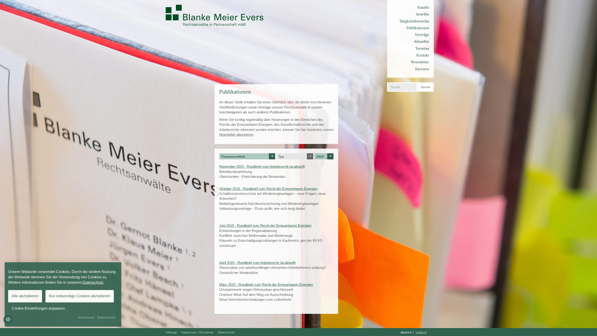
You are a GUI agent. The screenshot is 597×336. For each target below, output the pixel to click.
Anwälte (422, 14)
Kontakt (422, 55)
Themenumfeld (233, 156)
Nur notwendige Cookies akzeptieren (79, 296)
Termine (422, 48)
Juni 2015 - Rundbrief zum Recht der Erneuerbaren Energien (265, 226)
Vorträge (422, 34)
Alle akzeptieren (25, 296)
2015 (320, 156)
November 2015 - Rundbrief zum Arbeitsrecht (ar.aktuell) (262, 166)
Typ (281, 156)
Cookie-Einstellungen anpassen (38, 308)
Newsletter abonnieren (236, 134)
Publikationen (417, 28)
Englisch (421, 332)
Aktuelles (421, 41)
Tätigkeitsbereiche (414, 21)
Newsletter (420, 62)
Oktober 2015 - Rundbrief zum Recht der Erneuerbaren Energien (268, 189)
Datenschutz (226, 332)
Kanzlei (423, 7)
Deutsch (406, 332)
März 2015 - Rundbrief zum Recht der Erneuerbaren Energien (266, 285)
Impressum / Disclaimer (197, 332)
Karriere (422, 69)
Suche (425, 87)
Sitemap (171, 332)
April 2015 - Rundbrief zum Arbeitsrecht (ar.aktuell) (257, 263)
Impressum (86, 317)
